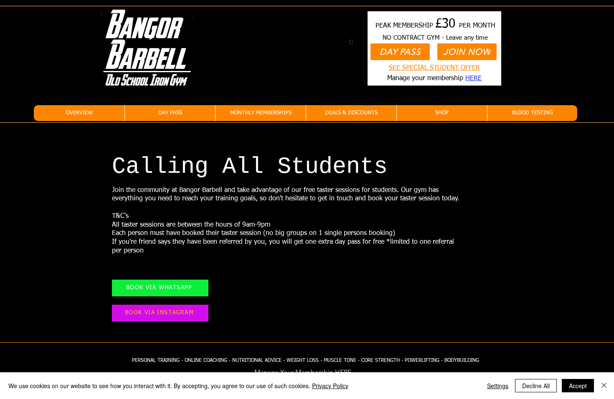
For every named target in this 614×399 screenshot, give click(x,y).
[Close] (604, 385)
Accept (578, 385)
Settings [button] (497, 385)
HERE (473, 78)
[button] (351, 39)
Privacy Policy (330, 385)
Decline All (536, 385)
